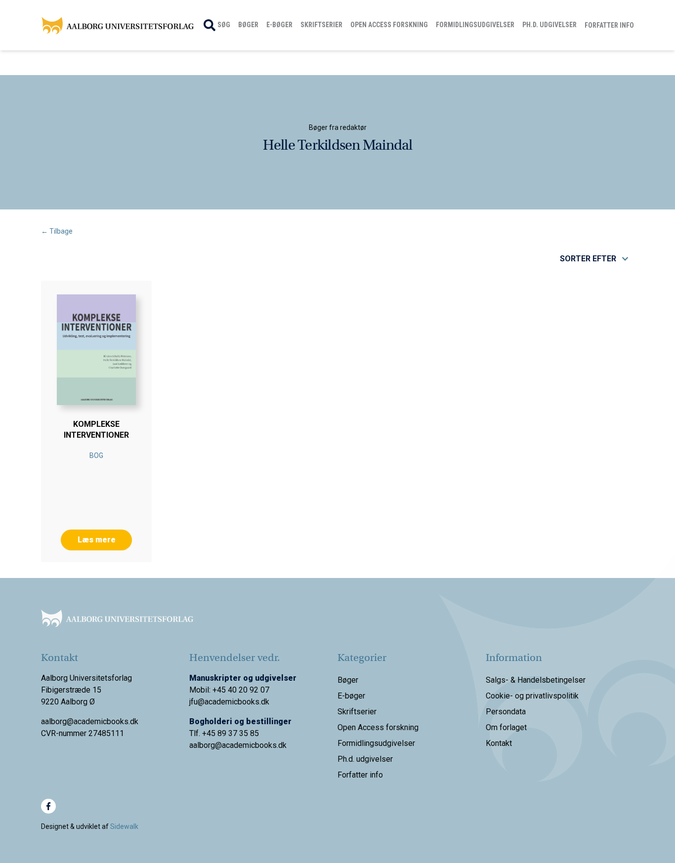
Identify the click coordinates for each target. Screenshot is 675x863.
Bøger (248, 25)
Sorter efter (588, 258)
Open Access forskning (389, 25)
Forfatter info (609, 25)
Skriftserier (321, 25)
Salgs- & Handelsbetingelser (536, 680)
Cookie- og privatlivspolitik (532, 695)
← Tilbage (57, 231)
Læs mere (97, 539)
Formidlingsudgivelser (475, 25)
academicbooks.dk (254, 745)
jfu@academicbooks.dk (229, 701)
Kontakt (499, 743)
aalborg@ (205, 745)
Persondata (506, 711)
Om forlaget (506, 727)
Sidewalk (124, 826)
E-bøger (279, 25)
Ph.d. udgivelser (549, 25)
